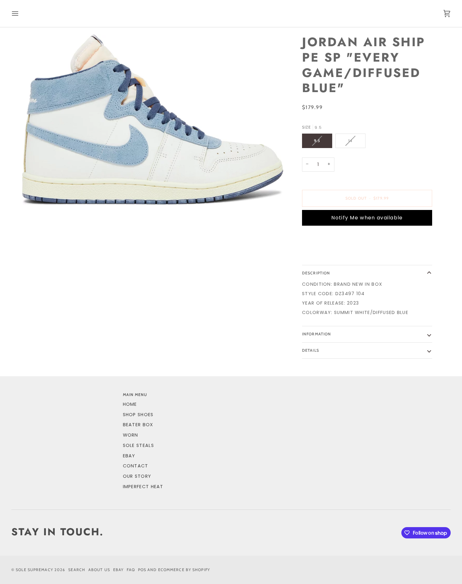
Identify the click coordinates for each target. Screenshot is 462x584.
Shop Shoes (138, 414)
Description (316, 273)
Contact (135, 466)
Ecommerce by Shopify (184, 569)
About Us (99, 569)
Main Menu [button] (135, 394)
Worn (130, 435)
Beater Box (138, 424)
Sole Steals (138, 445)
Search (76, 569)
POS (142, 569)
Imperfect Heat (143, 486)
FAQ (131, 569)
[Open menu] (20, 13)
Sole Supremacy (34, 569)
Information (316, 334)
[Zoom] (152, 120)
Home (130, 404)
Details (310, 350)
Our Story (137, 476)
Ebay (118, 569)
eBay (129, 456)
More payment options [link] (333, 255)
